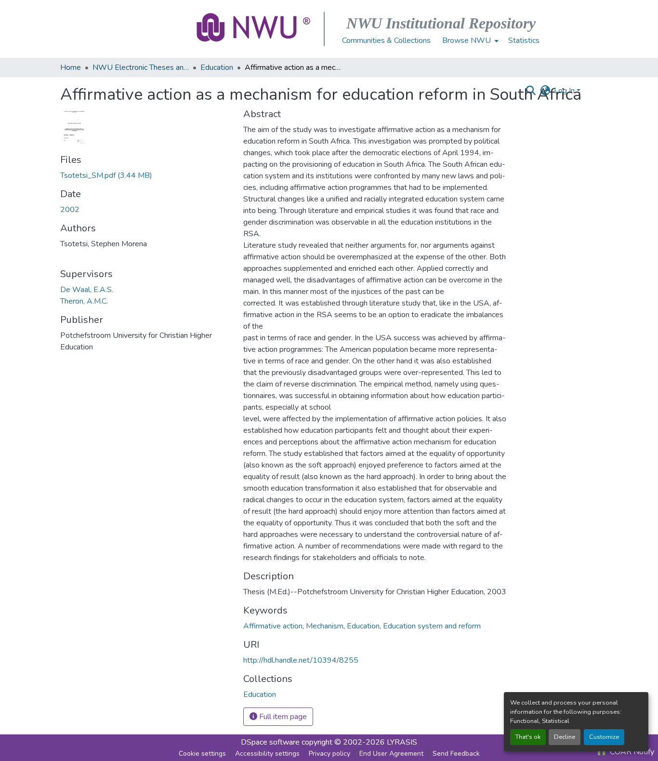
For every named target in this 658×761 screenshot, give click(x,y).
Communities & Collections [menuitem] (386, 40)
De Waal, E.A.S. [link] (86, 289)
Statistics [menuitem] (524, 40)
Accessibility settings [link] (267, 753)
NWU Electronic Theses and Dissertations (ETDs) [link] (140, 67)
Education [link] (216, 67)
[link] (146, 175)
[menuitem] (469, 40)
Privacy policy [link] (329, 753)
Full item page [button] (282, 716)
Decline (564, 737)
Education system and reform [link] (432, 626)
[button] (254, 29)
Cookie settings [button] (202, 753)
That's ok (527, 737)
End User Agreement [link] (391, 753)
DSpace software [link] (270, 742)
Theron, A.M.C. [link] (84, 301)
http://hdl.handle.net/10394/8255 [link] (300, 660)
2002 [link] (69, 209)
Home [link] (70, 67)
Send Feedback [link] (456, 753)
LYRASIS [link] (402, 742)
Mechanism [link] (324, 626)
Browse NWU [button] (466, 40)
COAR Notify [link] (631, 752)
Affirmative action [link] (273, 626)
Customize (604, 737)
